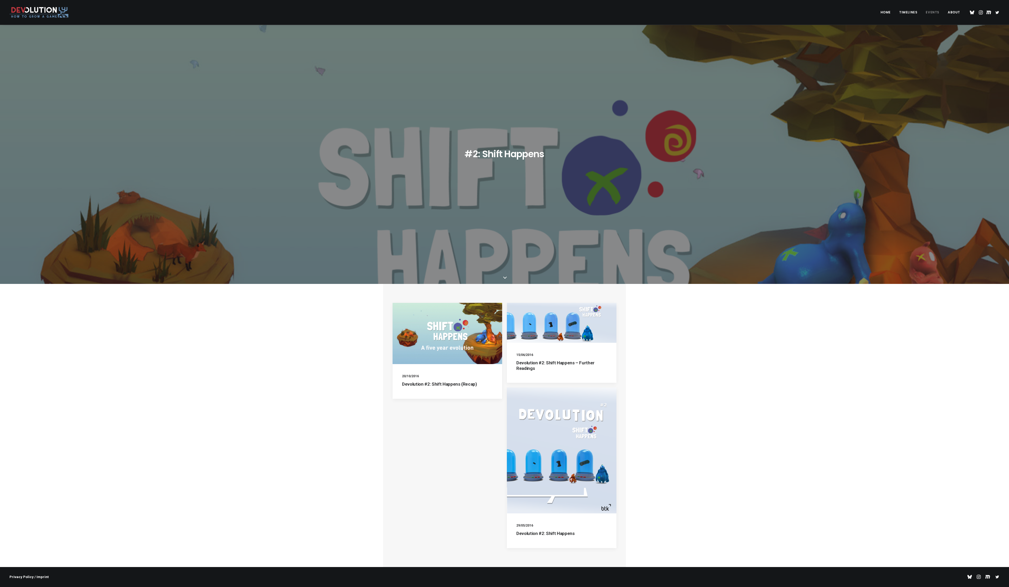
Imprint (43, 577)
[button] (973, 12)
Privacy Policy (21, 577)
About (954, 12)
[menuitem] (885, 12)
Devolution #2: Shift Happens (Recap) (439, 384)
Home (886, 12)
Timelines (908, 12)
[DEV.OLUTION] (38, 12)
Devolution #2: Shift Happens (545, 533)
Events (932, 12)
